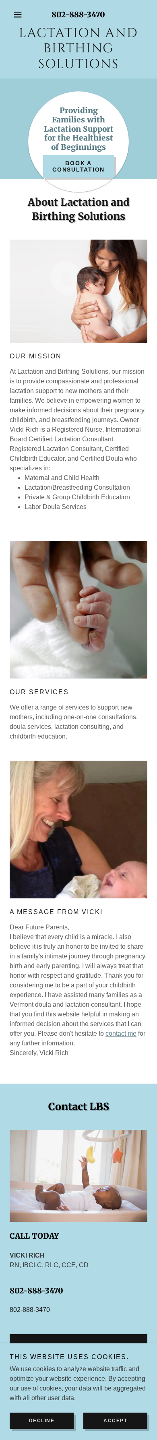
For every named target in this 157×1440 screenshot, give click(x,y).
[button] (20, 14)
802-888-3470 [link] (78, 14)
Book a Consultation (78, 166)
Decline (42, 1420)
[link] (78, 49)
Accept (115, 1420)
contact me (120, 1033)
